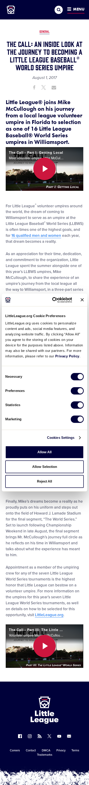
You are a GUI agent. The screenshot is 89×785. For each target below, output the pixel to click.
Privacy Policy (67, 356)
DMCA (46, 750)
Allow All (44, 452)
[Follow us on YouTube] (59, 736)
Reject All (44, 481)
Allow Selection (44, 467)
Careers (15, 750)
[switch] (77, 390)
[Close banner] (82, 300)
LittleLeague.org (49, 614)
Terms (75, 750)
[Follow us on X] (49, 736)
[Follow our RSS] (40, 736)
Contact (31, 750)
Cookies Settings (61, 438)
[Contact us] (69, 736)
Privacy (60, 750)
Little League (60, 766)
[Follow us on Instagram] (30, 736)
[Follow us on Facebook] (20, 736)
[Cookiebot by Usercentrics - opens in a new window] (54, 300)
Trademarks (44, 755)
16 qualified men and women (36, 235)
